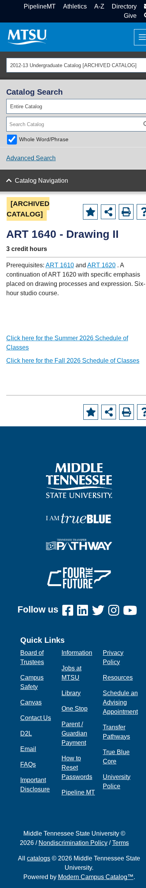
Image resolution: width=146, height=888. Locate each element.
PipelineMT (40, 6)
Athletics (75, 6)
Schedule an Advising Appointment (120, 702)
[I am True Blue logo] (79, 517)
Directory (124, 6)
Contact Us (35, 718)
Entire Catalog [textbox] (26, 106)
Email (28, 749)
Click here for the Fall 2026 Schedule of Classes (72, 360)
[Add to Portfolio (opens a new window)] (90, 212)
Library (71, 693)
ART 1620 (101, 265)
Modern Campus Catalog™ (96, 877)
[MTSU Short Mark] (27, 37)
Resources (118, 677)
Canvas (31, 702)
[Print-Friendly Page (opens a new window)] (126, 212)
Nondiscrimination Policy (73, 843)
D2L (26, 733)
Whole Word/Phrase (44, 139)
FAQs (28, 764)
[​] (69, 611)
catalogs (38, 858)
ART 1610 (60, 265)
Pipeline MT (78, 792)
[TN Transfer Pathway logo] (79, 543)
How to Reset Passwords (77, 767)
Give (130, 15)
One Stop (75, 708)
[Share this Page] (108, 211)
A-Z (99, 6)
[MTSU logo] (79, 480)
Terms (120, 843)
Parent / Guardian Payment (74, 733)
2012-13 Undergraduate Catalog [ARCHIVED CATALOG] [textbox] (73, 65)
